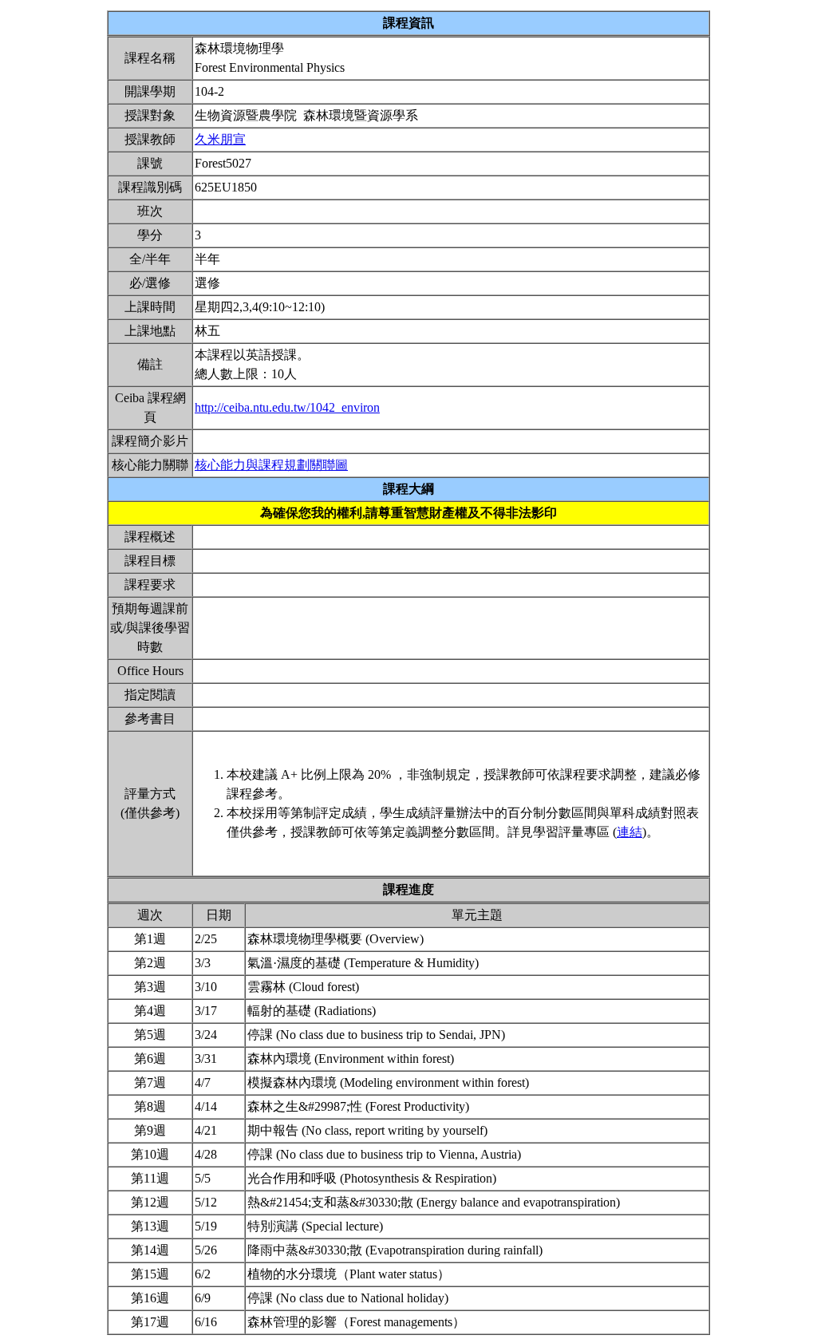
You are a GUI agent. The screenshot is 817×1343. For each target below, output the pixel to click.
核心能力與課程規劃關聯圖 (271, 465)
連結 (629, 832)
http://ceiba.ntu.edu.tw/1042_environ (287, 407)
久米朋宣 (220, 139)
